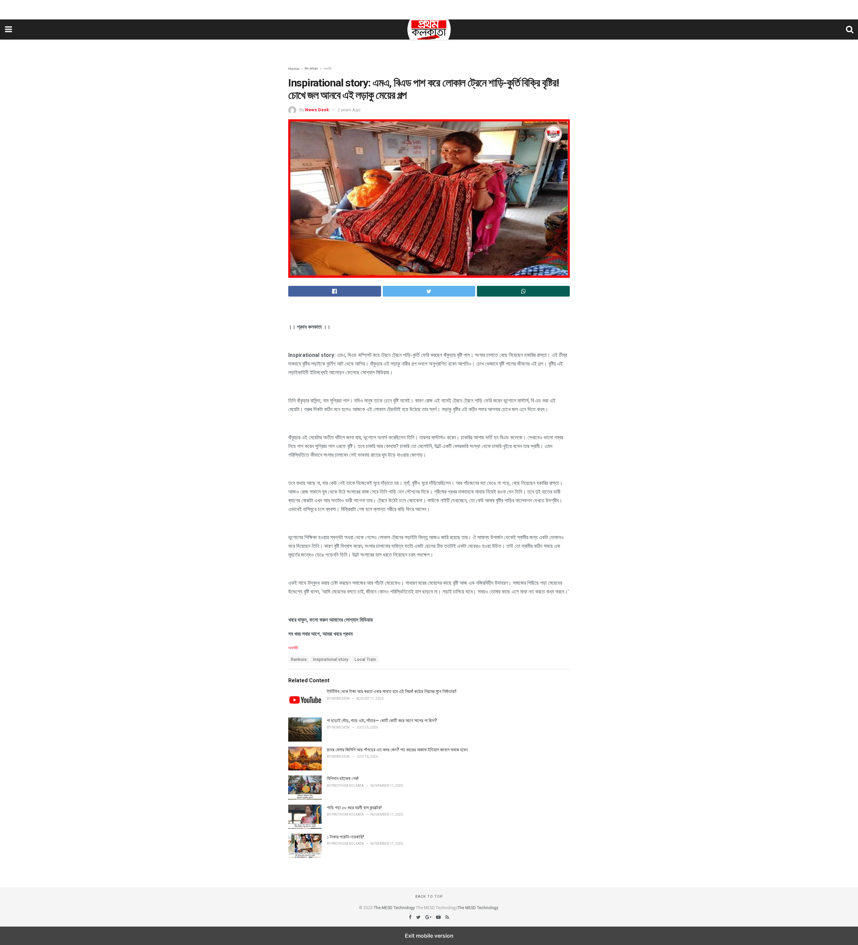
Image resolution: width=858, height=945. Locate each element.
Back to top (429, 896)
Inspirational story (330, 659)
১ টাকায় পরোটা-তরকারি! (345, 836)
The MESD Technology (394, 907)
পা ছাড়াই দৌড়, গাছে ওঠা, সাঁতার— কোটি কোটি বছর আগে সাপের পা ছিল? (382, 720)
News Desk (317, 109)
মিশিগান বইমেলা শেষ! (343, 778)
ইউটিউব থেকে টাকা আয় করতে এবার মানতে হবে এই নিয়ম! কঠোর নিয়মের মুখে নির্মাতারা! (391, 691)
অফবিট (327, 69)
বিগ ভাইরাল (311, 69)
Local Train (365, 659)
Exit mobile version (429, 935)
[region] (429, 8)
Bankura (299, 659)
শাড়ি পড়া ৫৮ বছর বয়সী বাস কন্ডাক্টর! (354, 807)
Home (293, 69)
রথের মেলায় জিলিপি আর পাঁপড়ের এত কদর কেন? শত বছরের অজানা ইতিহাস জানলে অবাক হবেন (397, 749)
